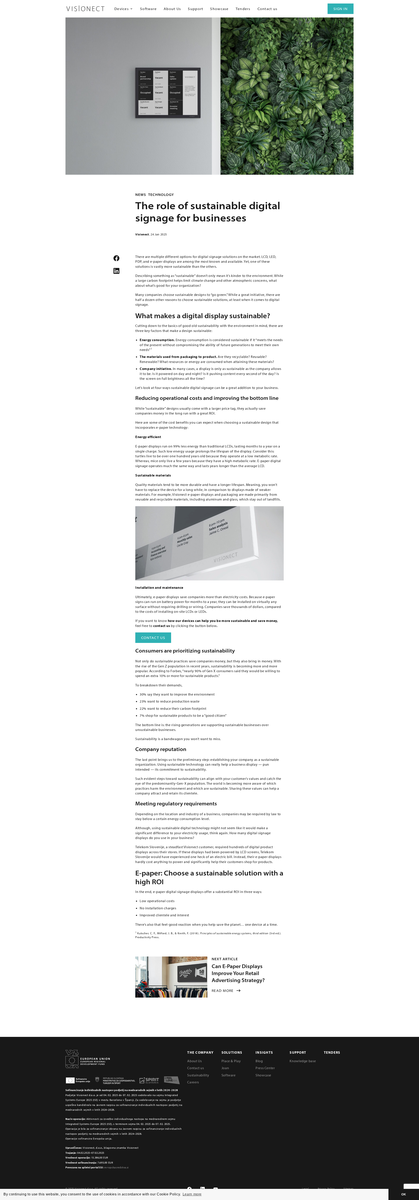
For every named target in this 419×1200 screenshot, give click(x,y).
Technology (161, 194)
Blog (259, 1061)
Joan (225, 1068)
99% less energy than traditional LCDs (203, 446)
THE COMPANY (200, 1052)
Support (195, 9)
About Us (172, 9)
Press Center (265, 1068)
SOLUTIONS (232, 1052)
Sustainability (198, 1075)
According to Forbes (165, 671)
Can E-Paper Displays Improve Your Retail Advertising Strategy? (238, 973)
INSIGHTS (264, 1052)
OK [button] (403, 1194)
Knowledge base (303, 1061)
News (140, 194)
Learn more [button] (192, 1194)
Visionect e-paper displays (193, 494)
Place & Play (231, 1061)
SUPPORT (298, 1052)
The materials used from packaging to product (178, 356)
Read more (223, 990)
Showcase (219, 9)
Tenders (243, 9)
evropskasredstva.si (116, 1167)
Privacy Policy (326, 1188)
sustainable (248, 315)
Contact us (268, 9)
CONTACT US (153, 637)
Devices (121, 9)
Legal (305, 1188)
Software (148, 9)
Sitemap (348, 1188)
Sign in (340, 9)
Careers (193, 1082)
